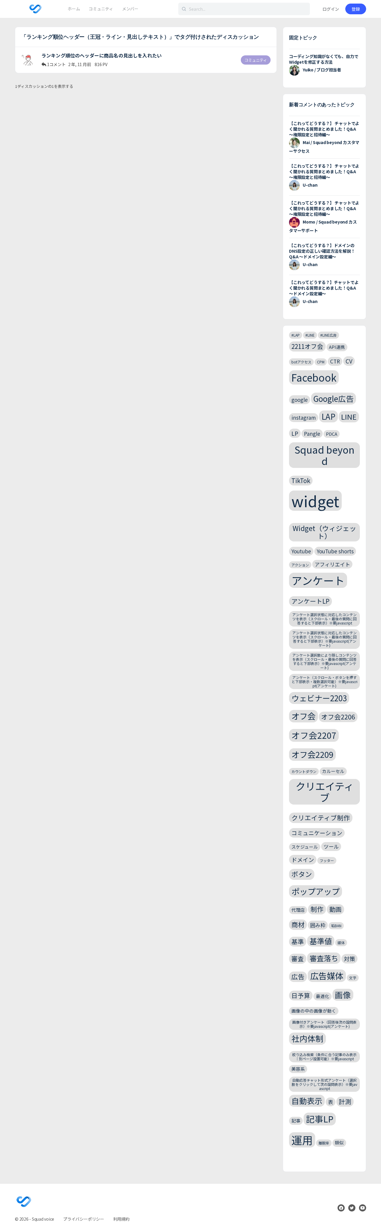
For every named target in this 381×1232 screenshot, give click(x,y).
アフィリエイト (332, 564)
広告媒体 (326, 975)
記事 (295, 1120)
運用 (302, 1139)
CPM (320, 361)
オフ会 (303, 716)
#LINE (310, 335)
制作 (317, 909)
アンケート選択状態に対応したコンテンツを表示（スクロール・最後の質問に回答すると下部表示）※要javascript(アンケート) (324, 638)
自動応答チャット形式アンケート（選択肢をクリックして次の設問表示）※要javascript (324, 1084)
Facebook (313, 377)
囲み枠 (317, 925)
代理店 (298, 910)
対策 (349, 959)
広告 (298, 976)
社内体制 (307, 1038)
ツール (331, 846)
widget (315, 501)
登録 (356, 9)
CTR (335, 361)
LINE (349, 416)
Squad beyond (324, 455)
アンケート (318, 580)
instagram (303, 417)
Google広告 (333, 398)
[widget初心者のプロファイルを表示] (28, 58)
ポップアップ (315, 891)
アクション (300, 564)
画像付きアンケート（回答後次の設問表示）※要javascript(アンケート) (324, 1024)
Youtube (301, 551)
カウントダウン (303, 771)
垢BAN (336, 925)
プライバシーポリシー (83, 1219)
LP (294, 433)
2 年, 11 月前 (79, 64)
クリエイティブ (325, 792)
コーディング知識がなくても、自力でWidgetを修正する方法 (323, 59)
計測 (345, 1101)
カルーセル (333, 771)
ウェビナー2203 (319, 697)
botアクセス (301, 361)
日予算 (300, 995)
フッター (327, 860)
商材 (298, 924)
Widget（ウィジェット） (324, 532)
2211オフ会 (307, 346)
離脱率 (323, 1142)
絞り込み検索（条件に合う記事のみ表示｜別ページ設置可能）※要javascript (324, 1056)
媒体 (341, 942)
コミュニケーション (316, 833)
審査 (297, 958)
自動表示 (306, 1100)
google (299, 399)
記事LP (319, 1119)
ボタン (301, 874)
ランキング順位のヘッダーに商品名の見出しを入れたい (101, 55)
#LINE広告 (328, 335)
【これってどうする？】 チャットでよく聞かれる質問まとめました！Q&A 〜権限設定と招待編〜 (324, 129)
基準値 (321, 941)
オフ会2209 (312, 754)
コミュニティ (255, 60)
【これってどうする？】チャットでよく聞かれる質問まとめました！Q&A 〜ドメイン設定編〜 (323, 287)
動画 (335, 909)
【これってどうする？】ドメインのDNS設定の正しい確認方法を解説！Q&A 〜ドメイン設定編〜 (322, 251)
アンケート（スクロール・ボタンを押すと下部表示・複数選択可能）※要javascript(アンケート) (324, 681)
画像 (343, 994)
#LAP (295, 335)
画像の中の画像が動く (313, 1011)
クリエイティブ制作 (320, 817)
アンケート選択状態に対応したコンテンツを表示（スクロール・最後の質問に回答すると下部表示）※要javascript (324, 618)
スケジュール (304, 847)
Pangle (312, 433)
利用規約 (121, 1219)
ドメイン (302, 859)
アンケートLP (310, 601)
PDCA (331, 434)
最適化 (322, 996)
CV (349, 361)
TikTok (300, 480)
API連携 (337, 347)
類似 (339, 1142)
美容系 (298, 1069)
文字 (352, 977)
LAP (328, 416)
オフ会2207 (313, 735)
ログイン (330, 9)
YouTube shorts (335, 551)
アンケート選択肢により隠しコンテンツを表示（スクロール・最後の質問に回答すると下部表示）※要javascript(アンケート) (324, 661)
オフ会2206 (338, 716)
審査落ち (324, 958)
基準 (297, 941)
